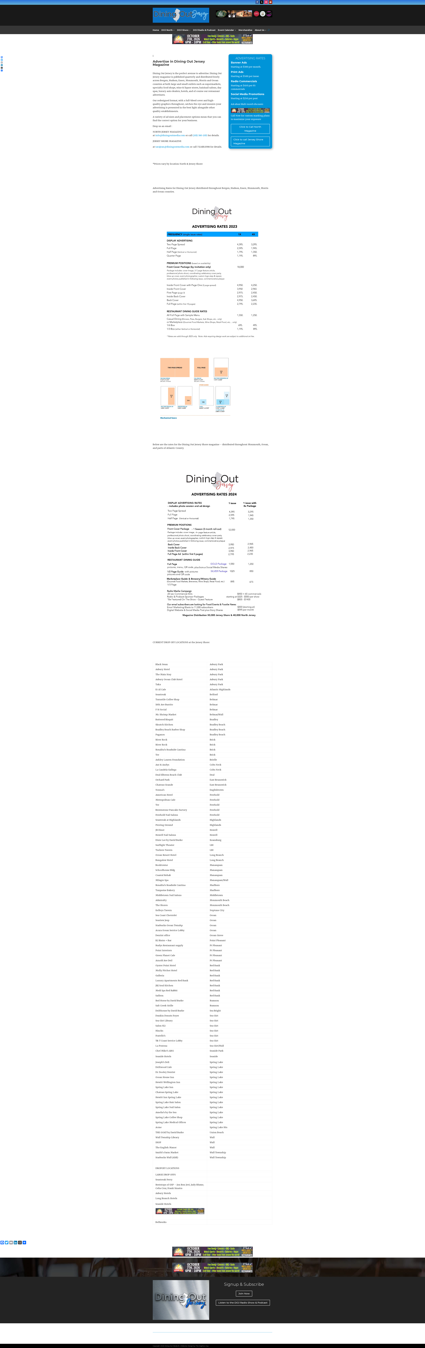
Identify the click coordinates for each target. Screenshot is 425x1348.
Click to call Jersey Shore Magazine (248, 141)
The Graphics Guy (202, 1346)
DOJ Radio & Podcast (204, 30)
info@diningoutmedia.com (170, 135)
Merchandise (245, 30)
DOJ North (167, 30)
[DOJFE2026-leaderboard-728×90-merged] (244, 16)
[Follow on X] (261, 2)
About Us (259, 30)
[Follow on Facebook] (257, 2)
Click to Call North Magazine (250, 128)
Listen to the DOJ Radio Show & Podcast (242, 1302)
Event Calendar (226, 30)
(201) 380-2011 (200, 135)
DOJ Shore (182, 30)
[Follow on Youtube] (270, 2)
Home (156, 30)
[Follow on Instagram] (266, 2)
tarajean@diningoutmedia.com (172, 146)
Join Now (244, 1293)
